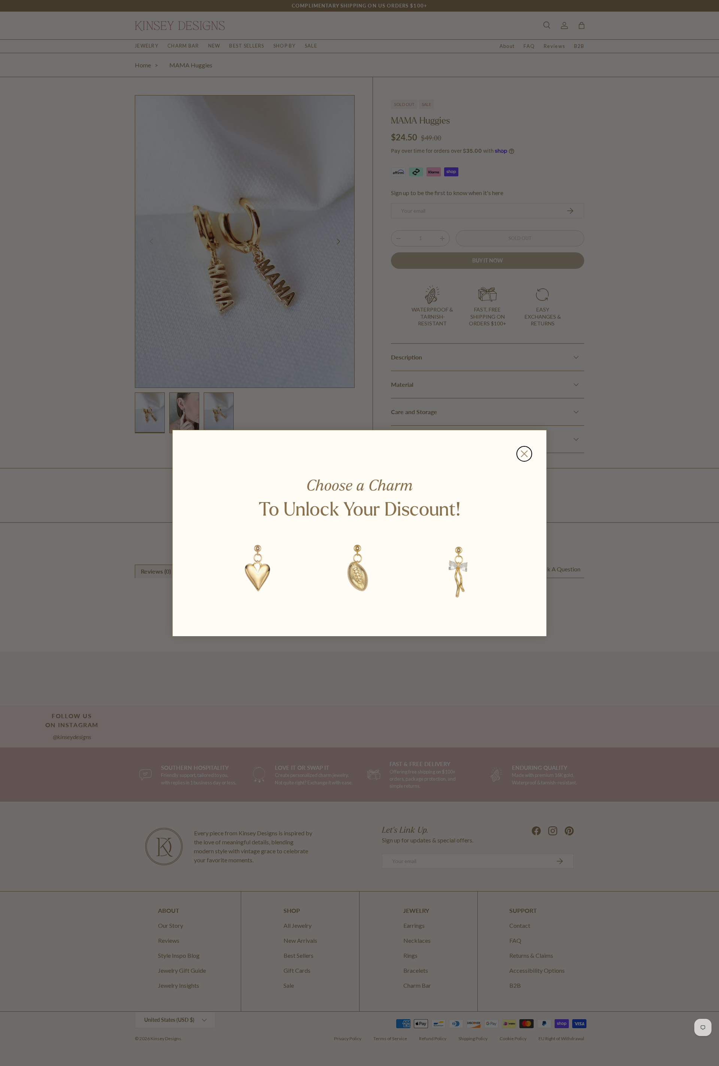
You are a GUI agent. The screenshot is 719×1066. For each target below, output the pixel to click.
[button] (258, 570)
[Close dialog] (524, 453)
